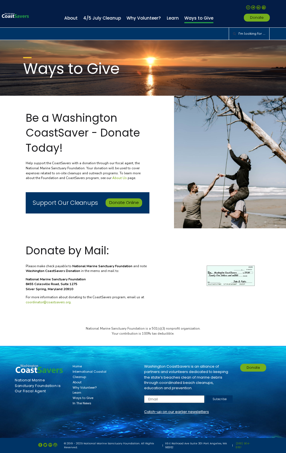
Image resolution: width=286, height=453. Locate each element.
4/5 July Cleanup (102, 18)
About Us (119, 178)
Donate (257, 17)
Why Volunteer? (144, 18)
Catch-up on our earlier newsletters (176, 411)
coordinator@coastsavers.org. (49, 302)
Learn (173, 18)
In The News (82, 403)
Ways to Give (198, 18)
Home (77, 366)
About (71, 18)
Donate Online (124, 202)
